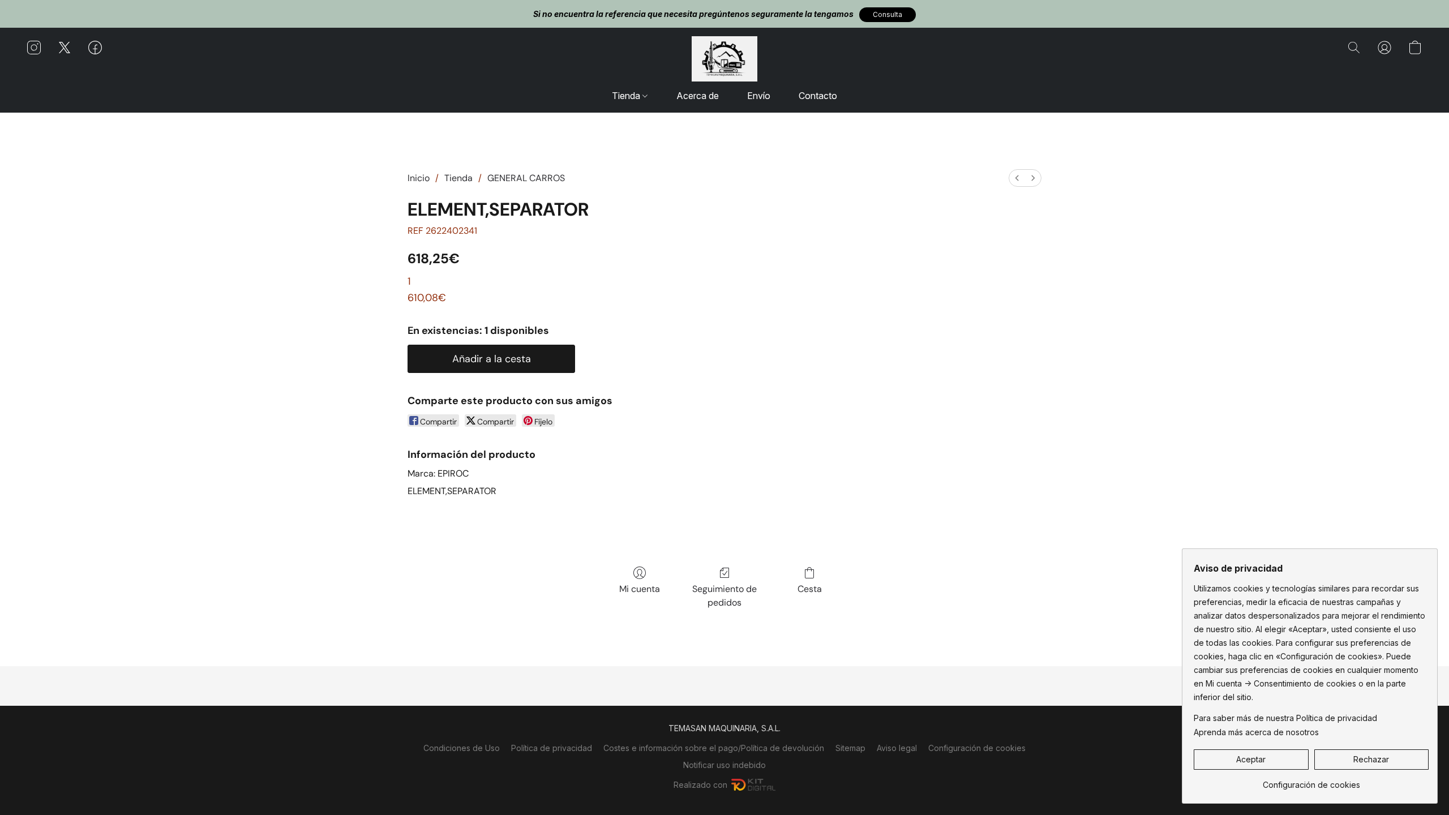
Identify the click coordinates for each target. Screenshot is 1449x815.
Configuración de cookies (977, 748)
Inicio (419, 178)
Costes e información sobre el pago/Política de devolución (713, 748)
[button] (887, 14)
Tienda (627, 95)
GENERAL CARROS (526, 178)
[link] (1311, 781)
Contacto (818, 95)
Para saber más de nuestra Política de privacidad (1285, 718)
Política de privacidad (551, 748)
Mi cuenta (639, 589)
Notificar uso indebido (724, 765)
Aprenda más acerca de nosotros (1256, 732)
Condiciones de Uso (461, 748)
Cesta (810, 589)
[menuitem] (1017, 178)
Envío (758, 95)
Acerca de (697, 95)
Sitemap (850, 748)
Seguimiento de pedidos (724, 595)
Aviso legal (897, 748)
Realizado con (700, 785)
